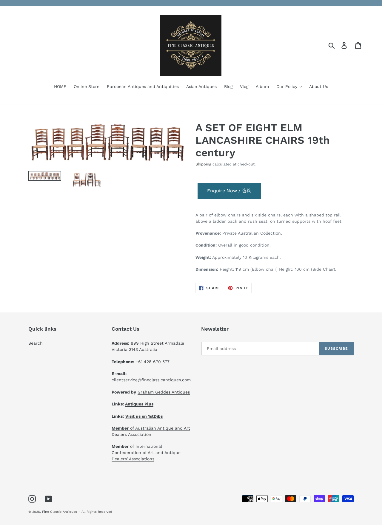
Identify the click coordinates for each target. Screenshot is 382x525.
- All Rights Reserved (95, 512)
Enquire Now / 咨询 (229, 190)
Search (35, 343)
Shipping (203, 164)
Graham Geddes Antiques (164, 392)
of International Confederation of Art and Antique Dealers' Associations (146, 452)
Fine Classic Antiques (59, 512)
